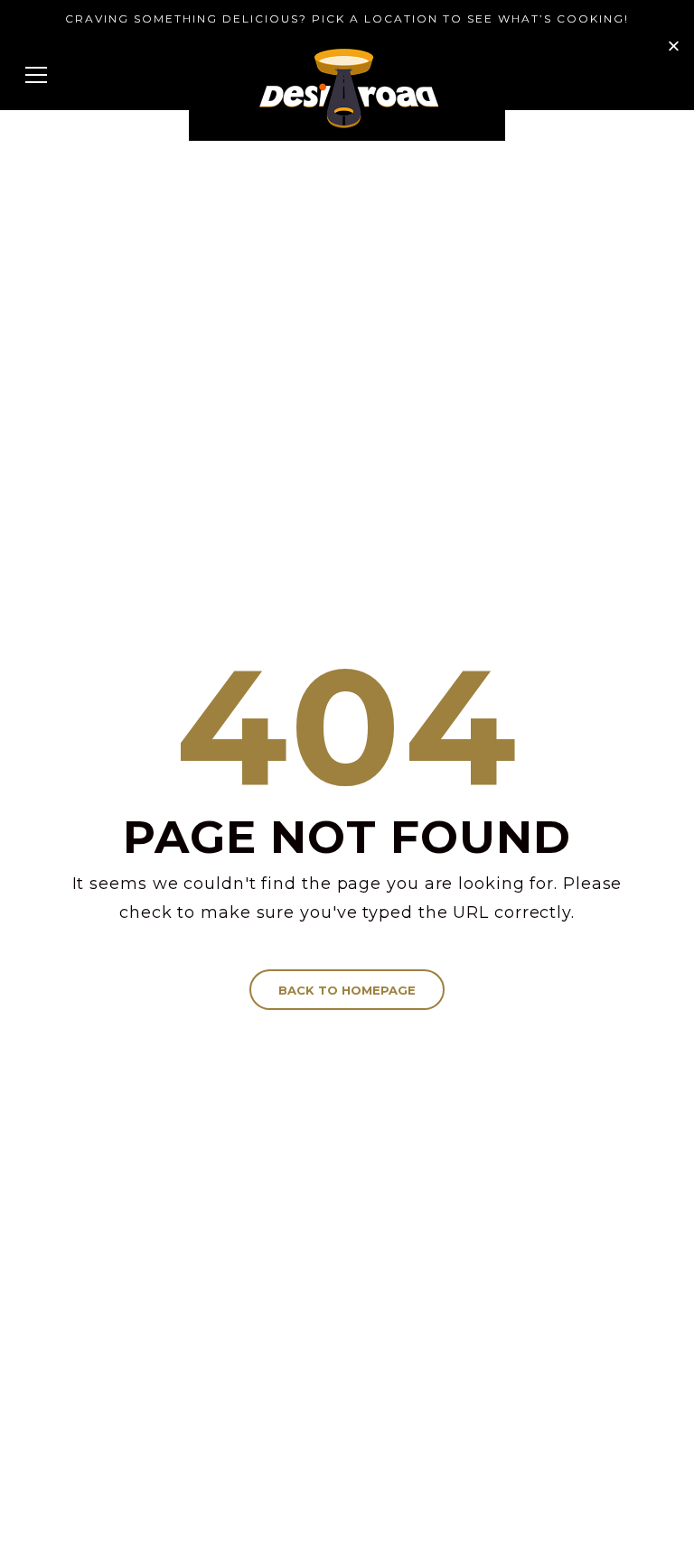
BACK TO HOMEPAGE (347, 990)
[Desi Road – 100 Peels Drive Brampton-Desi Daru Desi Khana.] (347, 89)
